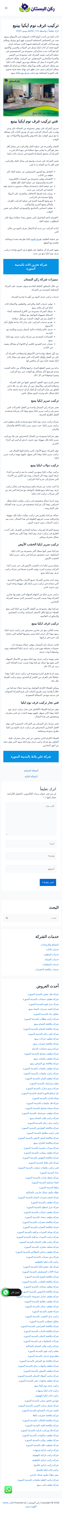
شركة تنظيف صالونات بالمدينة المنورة (40, 1435)
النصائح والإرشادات (50, 944)
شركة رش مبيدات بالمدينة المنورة (42, 1257)
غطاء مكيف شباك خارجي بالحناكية (42, 1192)
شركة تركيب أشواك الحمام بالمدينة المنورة (38, 1376)
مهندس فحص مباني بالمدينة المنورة (42, 1400)
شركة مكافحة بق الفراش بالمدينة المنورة (39, 1361)
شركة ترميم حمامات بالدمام (45, 1048)
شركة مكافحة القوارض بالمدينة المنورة (40, 1128)
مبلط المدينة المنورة (49, 1187)
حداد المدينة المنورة (49, 1172)
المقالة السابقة (31, 771)
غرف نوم (24, 73)
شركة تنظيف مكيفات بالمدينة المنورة (41, 1068)
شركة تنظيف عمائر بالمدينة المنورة (42, 1306)
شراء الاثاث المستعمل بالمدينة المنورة (40, 1271)
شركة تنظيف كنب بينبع (48, 1485)
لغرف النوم (36, 239)
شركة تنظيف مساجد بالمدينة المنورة (41, 1286)
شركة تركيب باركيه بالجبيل (46, 1465)
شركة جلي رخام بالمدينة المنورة (43, 1034)
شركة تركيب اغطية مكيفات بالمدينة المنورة (38, 1480)
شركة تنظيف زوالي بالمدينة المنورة (42, 1440)
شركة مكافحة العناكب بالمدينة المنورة (41, 1420)
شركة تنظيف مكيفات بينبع (46, 1058)
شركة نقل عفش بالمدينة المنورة (43, 994)
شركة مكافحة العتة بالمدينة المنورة (42, 1425)
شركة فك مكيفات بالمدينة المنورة (42, 1103)
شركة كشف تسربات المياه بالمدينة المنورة (38, 1197)
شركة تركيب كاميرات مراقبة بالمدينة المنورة (38, 1237)
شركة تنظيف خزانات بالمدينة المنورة (41, 1212)
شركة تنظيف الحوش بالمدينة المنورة (41, 1371)
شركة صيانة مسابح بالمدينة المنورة (42, 1108)
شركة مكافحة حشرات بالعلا (46, 1415)
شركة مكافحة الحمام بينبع (46, 1024)
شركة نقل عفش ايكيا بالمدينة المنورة (41, 1266)
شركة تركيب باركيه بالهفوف (45, 1455)
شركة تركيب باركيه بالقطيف (45, 1460)
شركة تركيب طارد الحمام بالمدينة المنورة (39, 1242)
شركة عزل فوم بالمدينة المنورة (44, 1004)
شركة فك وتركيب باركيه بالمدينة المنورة (40, 1430)
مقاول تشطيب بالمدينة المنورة (44, 1321)
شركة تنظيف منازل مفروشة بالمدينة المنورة (38, 1296)
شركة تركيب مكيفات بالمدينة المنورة (41, 1073)
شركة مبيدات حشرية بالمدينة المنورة (41, 1148)
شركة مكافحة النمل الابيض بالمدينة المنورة (38, 1138)
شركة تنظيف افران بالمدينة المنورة (42, 1078)
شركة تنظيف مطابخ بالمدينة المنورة (42, 1301)
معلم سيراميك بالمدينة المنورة (44, 1083)
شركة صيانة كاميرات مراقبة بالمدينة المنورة (38, 1232)
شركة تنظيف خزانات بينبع (46, 1038)
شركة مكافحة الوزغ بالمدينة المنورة (42, 1276)
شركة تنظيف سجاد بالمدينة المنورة (42, 1217)
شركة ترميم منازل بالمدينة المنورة (42, 1088)
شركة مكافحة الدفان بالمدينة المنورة (41, 1336)
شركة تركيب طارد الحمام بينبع (44, 1118)
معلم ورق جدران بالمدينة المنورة (43, 1356)
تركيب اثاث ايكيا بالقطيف (47, 1262)
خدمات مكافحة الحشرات (47, 969)
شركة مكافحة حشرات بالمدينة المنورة (41, 1222)
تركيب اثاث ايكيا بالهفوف (47, 1395)
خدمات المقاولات (50, 964)
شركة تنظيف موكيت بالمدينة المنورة (41, 1152)
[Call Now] (5, 1292)
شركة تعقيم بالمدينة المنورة (45, 1311)
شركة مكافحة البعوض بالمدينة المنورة (41, 1157)
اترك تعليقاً (54, 31)
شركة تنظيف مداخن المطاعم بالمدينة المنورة (37, 1252)
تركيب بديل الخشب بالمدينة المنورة (42, 1316)
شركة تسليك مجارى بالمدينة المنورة (41, 1247)
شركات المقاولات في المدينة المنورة (41, 1341)
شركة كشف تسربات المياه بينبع (44, 1009)
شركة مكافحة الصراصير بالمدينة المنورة (40, 1326)
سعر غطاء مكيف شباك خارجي (44, 1475)
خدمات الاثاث (52, 949)
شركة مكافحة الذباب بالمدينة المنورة (41, 1331)
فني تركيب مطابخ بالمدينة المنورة (43, 1133)
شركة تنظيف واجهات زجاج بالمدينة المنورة (38, 1366)
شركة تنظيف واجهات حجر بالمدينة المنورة (39, 1380)
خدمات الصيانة (52, 959)
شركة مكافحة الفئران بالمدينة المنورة (41, 1227)
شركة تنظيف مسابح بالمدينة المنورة (41, 1053)
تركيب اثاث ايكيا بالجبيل (47, 1470)
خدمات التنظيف (51, 954)
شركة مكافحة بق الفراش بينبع (44, 1063)
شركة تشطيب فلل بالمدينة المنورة (42, 1445)
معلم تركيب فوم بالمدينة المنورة (43, 1351)
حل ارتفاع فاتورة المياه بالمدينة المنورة (40, 1093)
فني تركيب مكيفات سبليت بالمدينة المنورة (38, 1167)
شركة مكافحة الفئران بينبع (46, 1143)
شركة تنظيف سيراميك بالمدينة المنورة (40, 1113)
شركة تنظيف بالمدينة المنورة (45, 1202)
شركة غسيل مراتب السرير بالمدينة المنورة (38, 1405)
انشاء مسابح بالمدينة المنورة (45, 1182)
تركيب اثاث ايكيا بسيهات (47, 1390)
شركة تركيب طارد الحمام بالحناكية (42, 1346)
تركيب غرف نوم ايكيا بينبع (46, 1385)
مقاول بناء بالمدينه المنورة (46, 1014)
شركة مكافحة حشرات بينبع (46, 1043)
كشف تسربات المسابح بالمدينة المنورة (40, 1410)
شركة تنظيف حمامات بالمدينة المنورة (41, 999)
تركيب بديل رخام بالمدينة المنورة (43, 1123)
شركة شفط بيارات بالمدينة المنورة (42, 1177)
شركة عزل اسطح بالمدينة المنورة (43, 1207)
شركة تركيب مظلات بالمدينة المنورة (41, 1019)
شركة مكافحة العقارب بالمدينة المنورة (40, 1281)
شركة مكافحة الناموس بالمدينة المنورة (40, 1291)
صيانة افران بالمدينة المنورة (45, 1098)
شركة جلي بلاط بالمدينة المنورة (44, 1162)
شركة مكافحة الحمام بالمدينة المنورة (41, 1029)
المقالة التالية (31, 776)
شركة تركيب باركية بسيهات (46, 1450)
